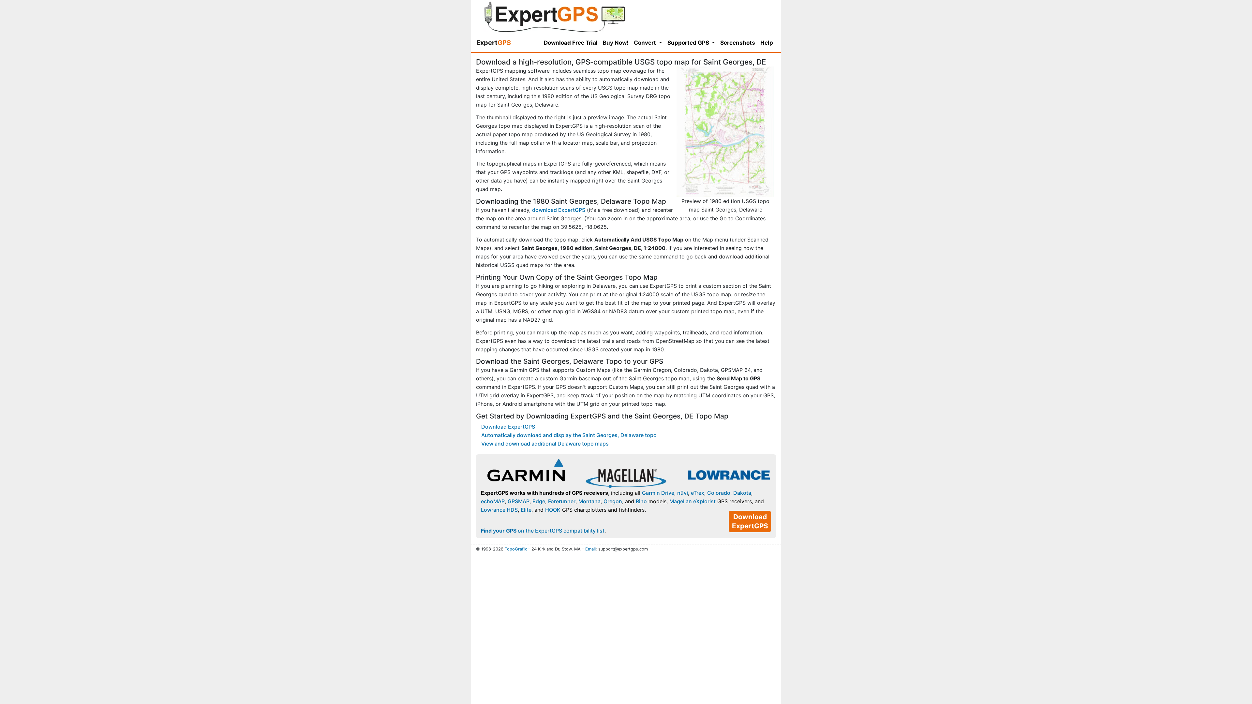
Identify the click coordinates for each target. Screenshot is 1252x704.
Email (590, 549)
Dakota (742, 493)
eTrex (697, 493)
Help (766, 42)
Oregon (613, 501)
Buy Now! (616, 42)
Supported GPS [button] (688, 42)
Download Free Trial (571, 42)
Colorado (718, 493)
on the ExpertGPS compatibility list (542, 530)
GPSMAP (518, 501)
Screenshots (737, 42)
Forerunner (561, 501)
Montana (589, 501)
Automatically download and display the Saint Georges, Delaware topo (569, 435)
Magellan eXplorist (692, 501)
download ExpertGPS (558, 210)
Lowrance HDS (499, 509)
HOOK (552, 509)
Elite (526, 509)
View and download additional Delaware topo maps (545, 443)
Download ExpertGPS (508, 426)
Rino (641, 501)
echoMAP (493, 501)
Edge (538, 501)
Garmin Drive (658, 493)
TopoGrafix (516, 549)
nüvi (682, 493)
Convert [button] (645, 42)
